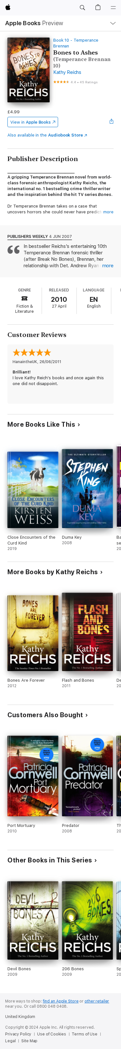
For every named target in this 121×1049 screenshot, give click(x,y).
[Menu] (113, 7)
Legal (10, 1041)
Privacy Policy (18, 1034)
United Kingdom (20, 1016)
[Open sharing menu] (112, 122)
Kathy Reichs (67, 72)
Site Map (29, 1041)
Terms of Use (84, 1034)
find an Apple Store (61, 1001)
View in (30, 122)
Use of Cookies (51, 1034)
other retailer (97, 1001)
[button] (82, 7)
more (108, 211)
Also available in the (45, 135)
